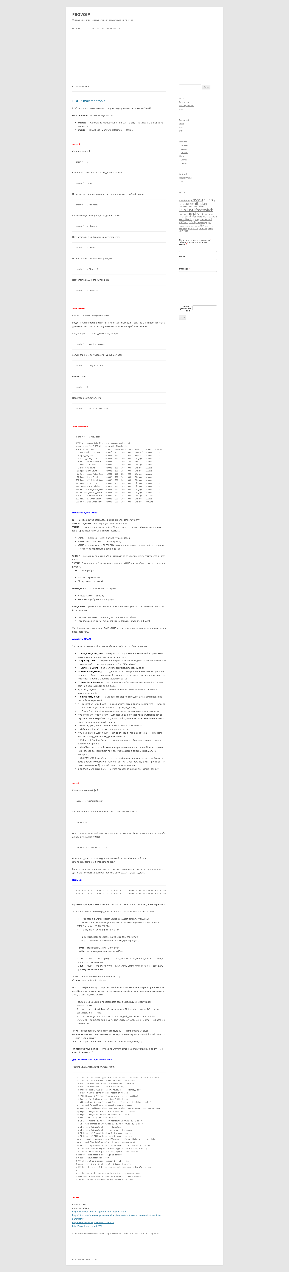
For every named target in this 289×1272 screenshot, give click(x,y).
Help (181, 109)
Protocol (183, 174)
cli (214, 201)
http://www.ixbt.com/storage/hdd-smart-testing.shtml (99, 1211)
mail (194, 216)
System (184, 149)
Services (184, 145)
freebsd (187, 209)
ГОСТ (186, 231)
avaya (181, 201)
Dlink (181, 127)
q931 (209, 223)
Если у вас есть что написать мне (104, 28)
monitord (213, 217)
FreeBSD (183, 141)
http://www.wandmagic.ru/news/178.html (93, 1222)
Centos (184, 159)
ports (197, 223)
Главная (76, 28)
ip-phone (196, 213)
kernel (210, 214)
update (194, 228)
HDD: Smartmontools (88, 101)
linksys (181, 217)
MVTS (181, 98)
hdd (140, 1233)
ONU (186, 223)
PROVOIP (81, 14)
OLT (181, 222)
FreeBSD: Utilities (120, 1233)
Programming (185, 177)
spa (180, 229)
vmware (203, 228)
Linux (181, 156)
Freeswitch (184, 102)
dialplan (201, 203)
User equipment (186, 105)
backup (188, 200)
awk (183, 181)
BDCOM (197, 200)
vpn (181, 230)
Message (184, 268)
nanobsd (206, 219)
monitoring (148, 1233)
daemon (182, 204)
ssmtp (184, 229)
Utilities (184, 152)
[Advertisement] (144, 55)
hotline (185, 214)
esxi (204, 206)
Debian (184, 163)
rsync (196, 226)
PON (181, 130)
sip (201, 225)
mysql (197, 220)
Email (183, 256)
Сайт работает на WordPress (85, 1259)
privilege (203, 223)
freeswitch (204, 209)
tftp (189, 229)
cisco (208, 200)
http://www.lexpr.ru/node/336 (87, 1226)
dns (200, 206)
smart (157, 1233)
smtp (212, 226)
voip (210, 228)
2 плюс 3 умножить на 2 (186, 308)
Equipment (184, 120)
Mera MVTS (203, 216)
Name (183, 244)
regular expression (186, 226)
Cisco (181, 123)
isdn (205, 214)
